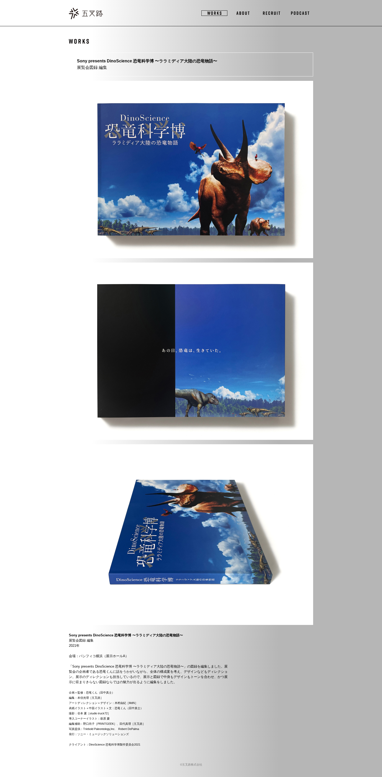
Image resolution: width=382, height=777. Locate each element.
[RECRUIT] (272, 13)
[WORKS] (214, 13)
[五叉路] (86, 14)
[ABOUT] (243, 13)
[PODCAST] (300, 13)
